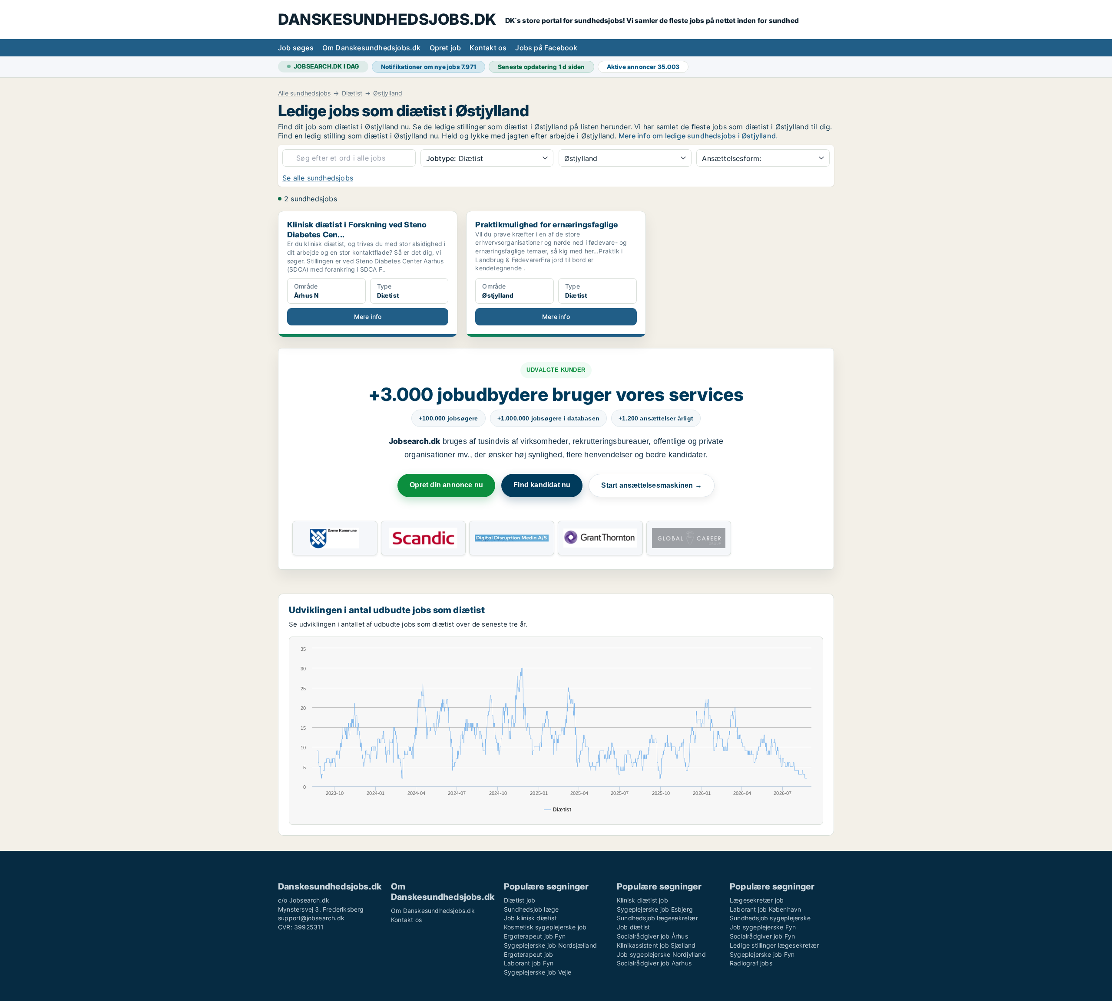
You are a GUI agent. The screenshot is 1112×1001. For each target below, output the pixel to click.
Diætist (352, 93)
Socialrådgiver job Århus (652, 936)
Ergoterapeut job (528, 954)
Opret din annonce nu (446, 485)
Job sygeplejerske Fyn (763, 927)
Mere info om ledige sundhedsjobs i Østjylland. (698, 135)
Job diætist (633, 927)
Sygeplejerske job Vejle (538, 972)
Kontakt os (488, 47)
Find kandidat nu (541, 485)
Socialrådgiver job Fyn (762, 936)
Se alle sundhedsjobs (317, 178)
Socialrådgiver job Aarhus (654, 963)
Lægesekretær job (757, 900)
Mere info (368, 316)
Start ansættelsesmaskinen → (651, 485)
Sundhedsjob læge (531, 909)
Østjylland (387, 93)
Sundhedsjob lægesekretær (657, 918)
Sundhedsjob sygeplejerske (770, 918)
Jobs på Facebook (546, 47)
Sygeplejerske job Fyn (762, 954)
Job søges (296, 47)
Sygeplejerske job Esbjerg (655, 909)
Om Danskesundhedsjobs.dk (371, 47)
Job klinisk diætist (530, 918)
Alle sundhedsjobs (304, 93)
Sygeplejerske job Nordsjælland (550, 945)
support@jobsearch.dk (311, 918)
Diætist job (519, 900)
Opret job (445, 47)
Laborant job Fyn (528, 963)
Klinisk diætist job (642, 900)
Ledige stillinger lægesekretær (774, 945)
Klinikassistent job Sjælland (656, 945)
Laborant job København (765, 909)
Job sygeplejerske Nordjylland (661, 954)
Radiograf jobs (751, 963)
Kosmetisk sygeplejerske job (545, 927)
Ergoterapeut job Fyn (535, 936)
